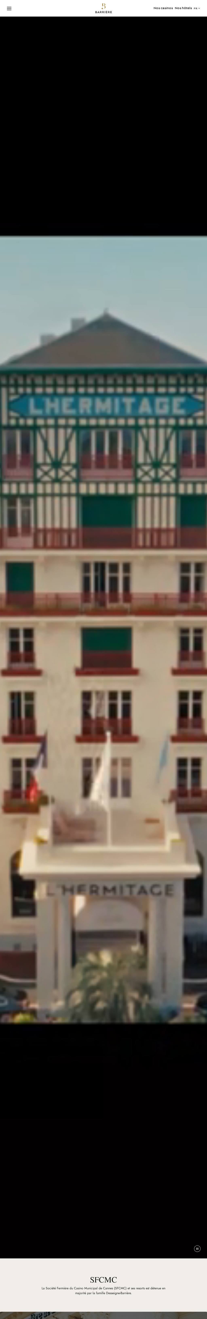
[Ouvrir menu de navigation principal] (9, 8)
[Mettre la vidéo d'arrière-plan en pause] (197, 1248)
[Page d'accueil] (103, 8)
